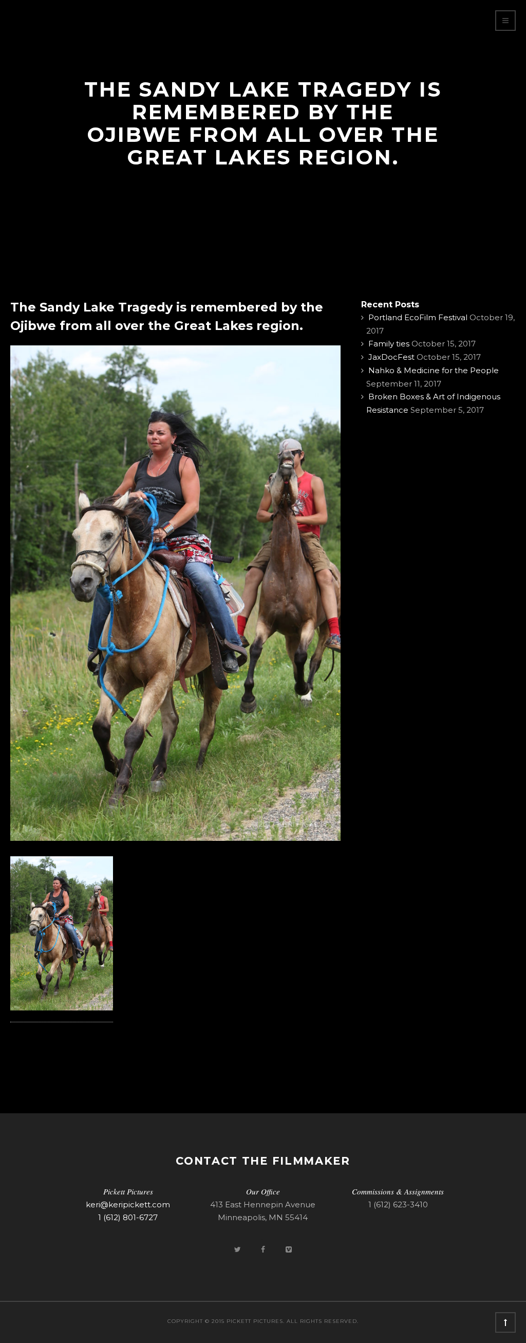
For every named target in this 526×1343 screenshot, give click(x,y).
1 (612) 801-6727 (128, 1217)
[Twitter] (238, 1249)
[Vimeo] (288, 1249)
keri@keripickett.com (128, 1204)
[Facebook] (264, 1249)
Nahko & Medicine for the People (433, 370)
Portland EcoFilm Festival (417, 317)
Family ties (388, 343)
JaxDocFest (391, 357)
